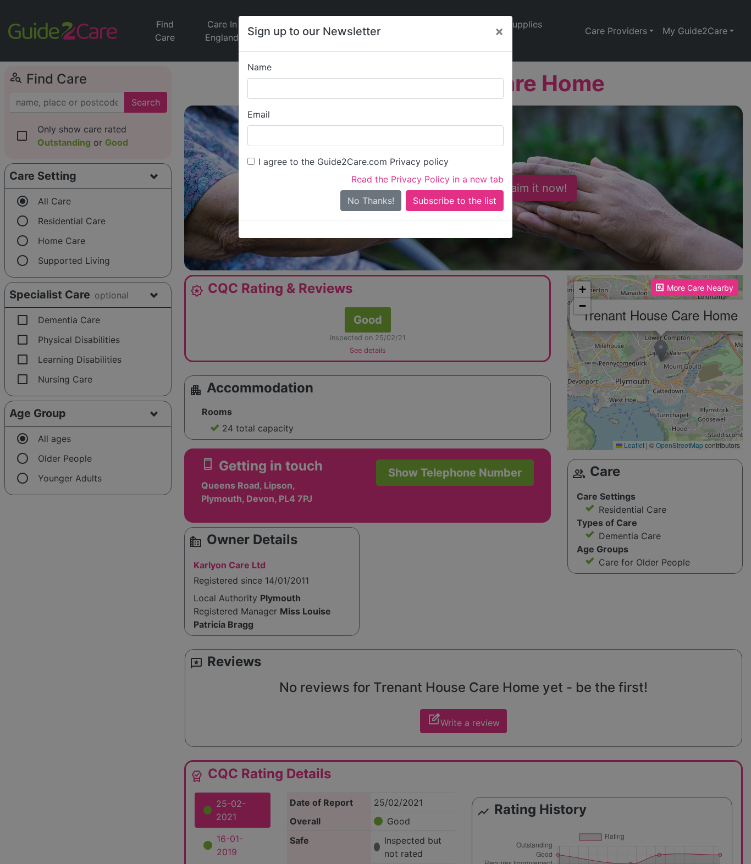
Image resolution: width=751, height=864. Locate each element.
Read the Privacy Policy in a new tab (427, 179)
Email (258, 114)
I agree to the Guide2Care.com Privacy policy (353, 161)
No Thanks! (370, 200)
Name (259, 67)
